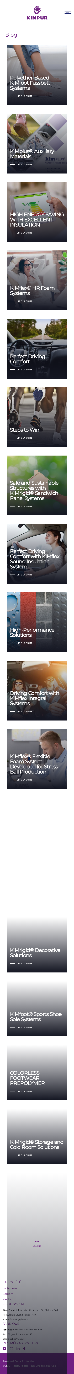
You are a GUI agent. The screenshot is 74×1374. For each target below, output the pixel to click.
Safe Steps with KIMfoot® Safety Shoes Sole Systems (36, 886)
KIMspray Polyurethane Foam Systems (33, 826)
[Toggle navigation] (68, 12)
